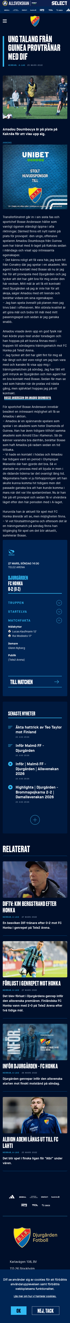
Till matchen (21, 681)
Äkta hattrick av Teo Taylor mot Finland (39, 730)
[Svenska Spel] (36, 10)
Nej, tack (46, 1310)
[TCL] (45, 10)
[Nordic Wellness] (10, 10)
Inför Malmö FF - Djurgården (30, 748)
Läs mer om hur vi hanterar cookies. (35, 1296)
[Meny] (4, 21)
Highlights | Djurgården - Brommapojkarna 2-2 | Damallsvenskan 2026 (37, 792)
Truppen (16, 603)
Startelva (17, 612)
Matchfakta (19, 620)
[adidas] (63, 10)
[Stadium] (19, 10)
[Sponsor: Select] (59, 2)
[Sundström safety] (28, 10)
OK (18, 1310)
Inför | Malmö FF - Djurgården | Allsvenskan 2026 (37, 769)
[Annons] (35, 176)
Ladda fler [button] (35, 820)
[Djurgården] (35, 21)
